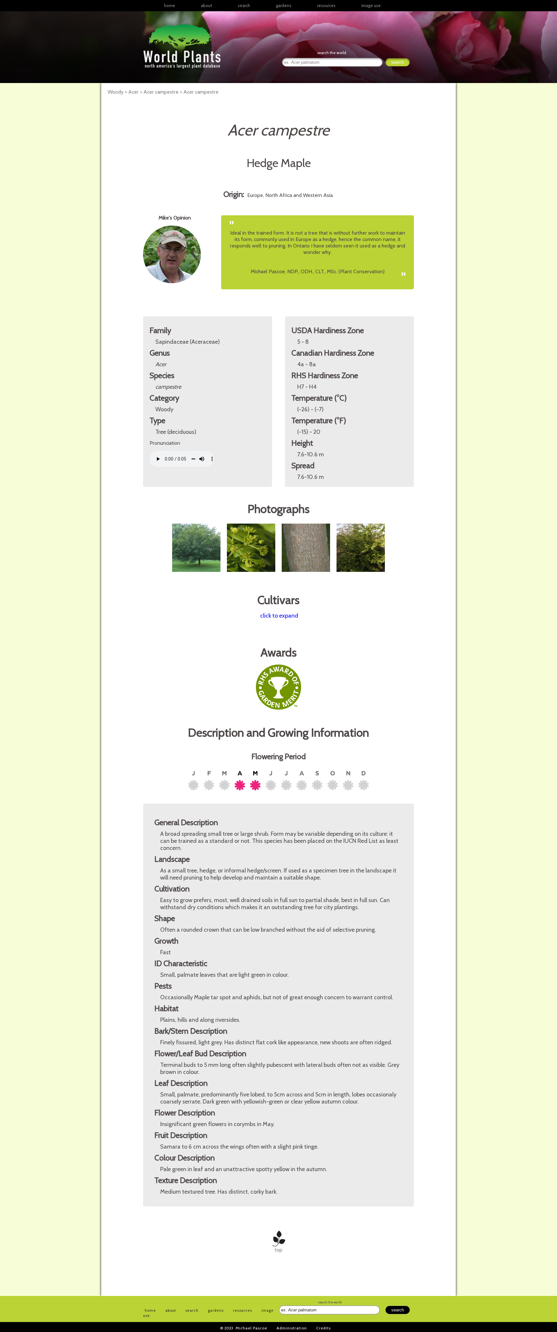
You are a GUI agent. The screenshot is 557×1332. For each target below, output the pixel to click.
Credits (323, 1328)
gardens (283, 5)
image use (371, 5)
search (244, 5)
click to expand (279, 615)
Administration (292, 1328)
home (169, 5)
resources (242, 1310)
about (206, 5)
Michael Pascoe (251, 1328)
